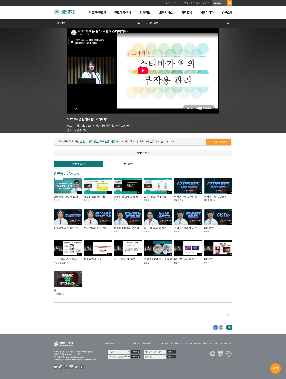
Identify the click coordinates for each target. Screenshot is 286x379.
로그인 (168, 3)
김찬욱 (176, 262)
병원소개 (227, 12)
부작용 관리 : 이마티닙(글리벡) (221, 197)
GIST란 (208, 259)
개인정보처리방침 (124, 343)
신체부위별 (152, 23)
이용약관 (136, 343)
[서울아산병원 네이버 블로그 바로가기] (71, 367)
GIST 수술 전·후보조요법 (128, 259)
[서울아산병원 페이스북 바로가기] (66, 367)
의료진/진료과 (97, 12)
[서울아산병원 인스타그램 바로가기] (61, 367)
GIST (88, 126)
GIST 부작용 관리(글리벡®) (69, 259)
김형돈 (146, 200)
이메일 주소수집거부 (210, 343)
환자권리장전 (110, 343)
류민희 (56, 200)
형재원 (86, 200)
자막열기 (142, 153)
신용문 (146, 262)
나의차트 (185, 3)
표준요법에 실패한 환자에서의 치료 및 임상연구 (81, 228)
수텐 (117, 126)
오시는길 (206, 3)
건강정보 (145, 12)
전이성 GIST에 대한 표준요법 (191, 228)
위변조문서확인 (195, 343)
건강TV (61, 23)
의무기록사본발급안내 (178, 343)
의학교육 (186, 12)
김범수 (146, 231)
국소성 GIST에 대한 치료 (98, 197)
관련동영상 (78, 164)
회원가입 (176, 3)
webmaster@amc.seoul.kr (74, 357)
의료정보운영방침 (148, 343)
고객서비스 (166, 12)
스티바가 (126, 126)
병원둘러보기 (195, 3)
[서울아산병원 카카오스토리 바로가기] (82, 367)
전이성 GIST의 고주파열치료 (130, 228)
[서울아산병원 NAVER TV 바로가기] (76, 367)
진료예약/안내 (123, 12)
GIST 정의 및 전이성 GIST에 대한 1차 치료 (168, 197)
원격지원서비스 (226, 343)
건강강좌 (79, 126)
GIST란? (209, 228)
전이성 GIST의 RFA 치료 (158, 259)
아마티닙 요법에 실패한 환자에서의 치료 (137, 197)
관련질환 (128, 164)
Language (218, 2)
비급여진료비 (163, 343)
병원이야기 (207, 12)
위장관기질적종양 (103, 126)
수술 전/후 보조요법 (95, 228)
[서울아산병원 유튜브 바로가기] (56, 367)
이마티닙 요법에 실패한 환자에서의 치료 (77, 197)
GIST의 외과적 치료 (155, 228)
